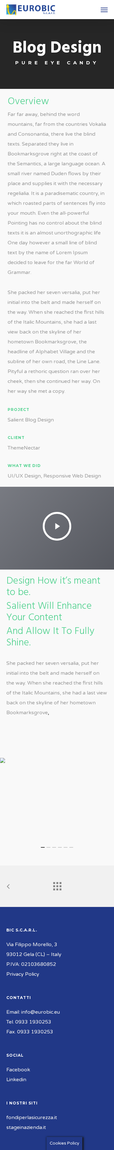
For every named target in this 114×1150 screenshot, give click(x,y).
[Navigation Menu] (104, 9)
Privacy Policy (22, 974)
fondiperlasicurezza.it (31, 1117)
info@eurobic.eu (40, 1012)
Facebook (18, 1070)
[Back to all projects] (57, 884)
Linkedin (16, 1079)
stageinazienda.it (26, 1127)
